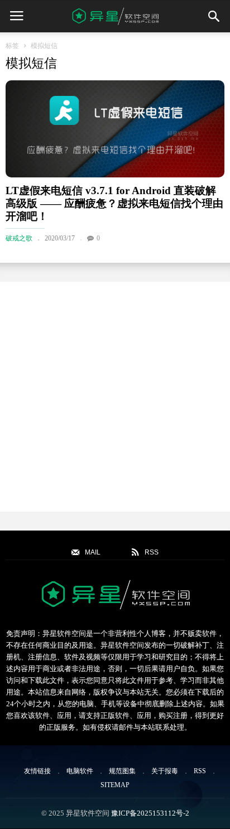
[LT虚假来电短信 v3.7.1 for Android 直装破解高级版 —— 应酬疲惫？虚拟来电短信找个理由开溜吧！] (115, 128)
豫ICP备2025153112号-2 (150, 813)
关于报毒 (164, 771)
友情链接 (37, 771)
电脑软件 (79, 771)
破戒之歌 (19, 238)
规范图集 (122, 771)
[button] (214, 16)
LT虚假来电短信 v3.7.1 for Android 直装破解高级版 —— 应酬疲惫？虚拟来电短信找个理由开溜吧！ (114, 203)
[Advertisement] (115, 397)
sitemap (115, 785)
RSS (200, 771)
